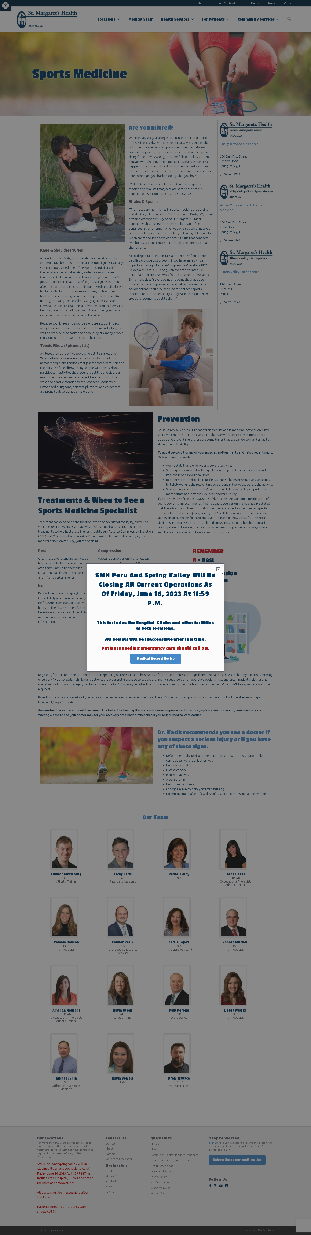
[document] (155, 617)
